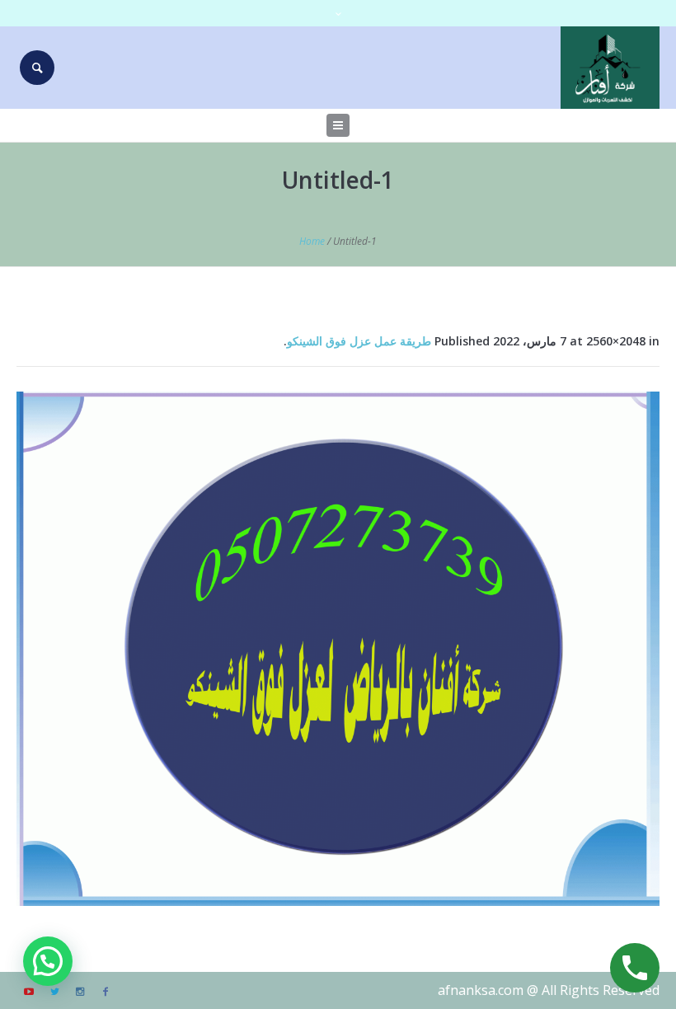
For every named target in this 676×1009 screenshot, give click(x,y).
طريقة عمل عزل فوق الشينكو (359, 341)
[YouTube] (29, 992)
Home (312, 241)
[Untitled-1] (338, 649)
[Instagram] (80, 992)
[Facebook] (105, 992)
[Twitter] (54, 992)
